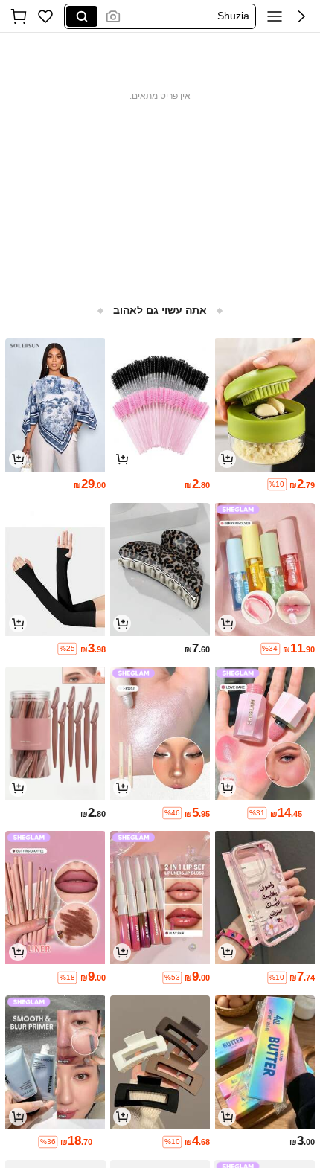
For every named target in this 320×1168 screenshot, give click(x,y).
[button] (301, 16)
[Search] (81, 16)
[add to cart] (227, 459)
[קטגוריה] (274, 16)
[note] (277, 484)
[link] (45, 16)
